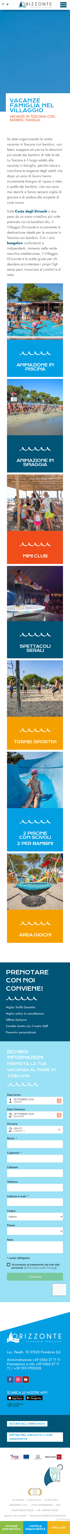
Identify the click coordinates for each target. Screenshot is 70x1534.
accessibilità (18, 1499)
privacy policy (34, 1499)
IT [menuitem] (3, 4)
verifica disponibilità (35, 1527)
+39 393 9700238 (27, 1368)
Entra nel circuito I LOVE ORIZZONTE (30, 1437)
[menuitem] (5, 4)
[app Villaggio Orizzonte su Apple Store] (15, 1398)
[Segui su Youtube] (26, 1379)
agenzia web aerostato (15, 1515)
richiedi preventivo (12, 1527)
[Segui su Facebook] (10, 1379)
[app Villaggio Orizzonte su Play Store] (34, 1398)
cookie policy (51, 1499)
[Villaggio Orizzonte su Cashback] (15, 1405)
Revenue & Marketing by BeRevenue (48, 1515)
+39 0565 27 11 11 (46, 1359)
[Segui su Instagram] (18, 1379)
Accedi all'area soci (27, 1423)
